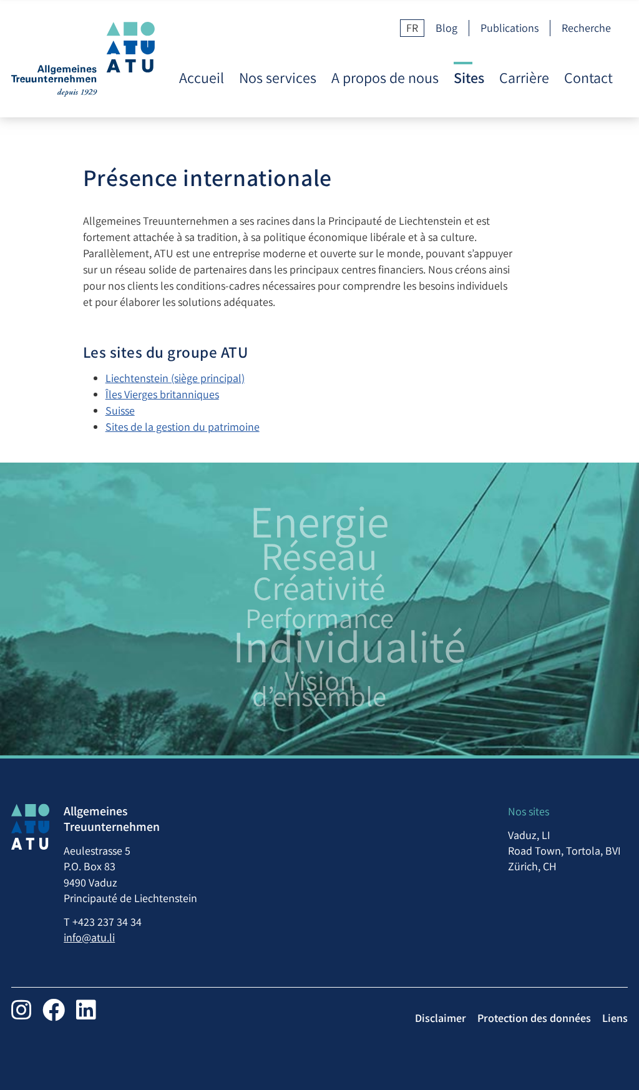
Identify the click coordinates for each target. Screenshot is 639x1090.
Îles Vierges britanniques (162, 394)
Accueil (201, 77)
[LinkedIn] (86, 1009)
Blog (446, 28)
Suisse (120, 410)
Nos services (277, 77)
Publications (509, 28)
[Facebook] (53, 1009)
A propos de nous (385, 77)
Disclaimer (440, 1018)
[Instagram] (21, 1009)
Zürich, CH (532, 866)
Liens (615, 1018)
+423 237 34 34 (107, 922)
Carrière (524, 77)
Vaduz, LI (529, 835)
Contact (588, 77)
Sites (469, 77)
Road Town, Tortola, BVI (564, 850)
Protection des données (534, 1018)
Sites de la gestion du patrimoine (182, 427)
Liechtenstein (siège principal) (175, 378)
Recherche (586, 28)
